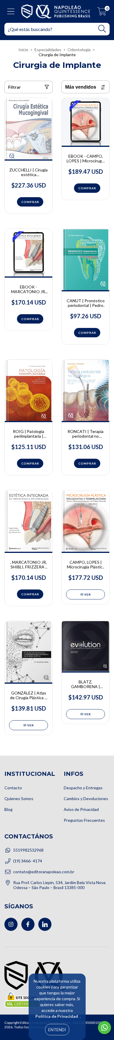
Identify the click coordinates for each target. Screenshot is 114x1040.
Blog (8, 809)
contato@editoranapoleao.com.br (43, 871)
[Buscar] (102, 29)
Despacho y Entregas (83, 787)
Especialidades (47, 49)
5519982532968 (28, 850)
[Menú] (11, 11)
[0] (102, 13)
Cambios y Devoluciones (86, 798)
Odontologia (79, 49)
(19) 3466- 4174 (27, 860)
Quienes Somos (18, 798)
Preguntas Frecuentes (84, 820)
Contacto (13, 787)
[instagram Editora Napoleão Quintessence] (11, 924)
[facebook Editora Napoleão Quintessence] (27, 924)
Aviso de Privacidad (81, 809)
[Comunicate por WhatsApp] (104, 1027)
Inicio (23, 49)
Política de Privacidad (56, 1016)
